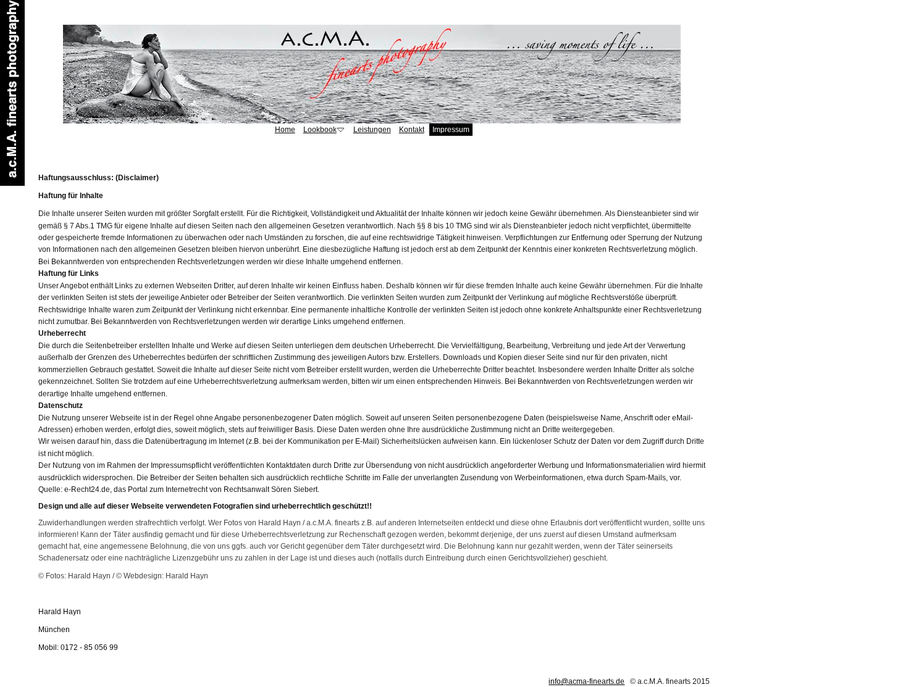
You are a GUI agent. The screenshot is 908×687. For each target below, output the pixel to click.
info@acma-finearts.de (586, 681)
